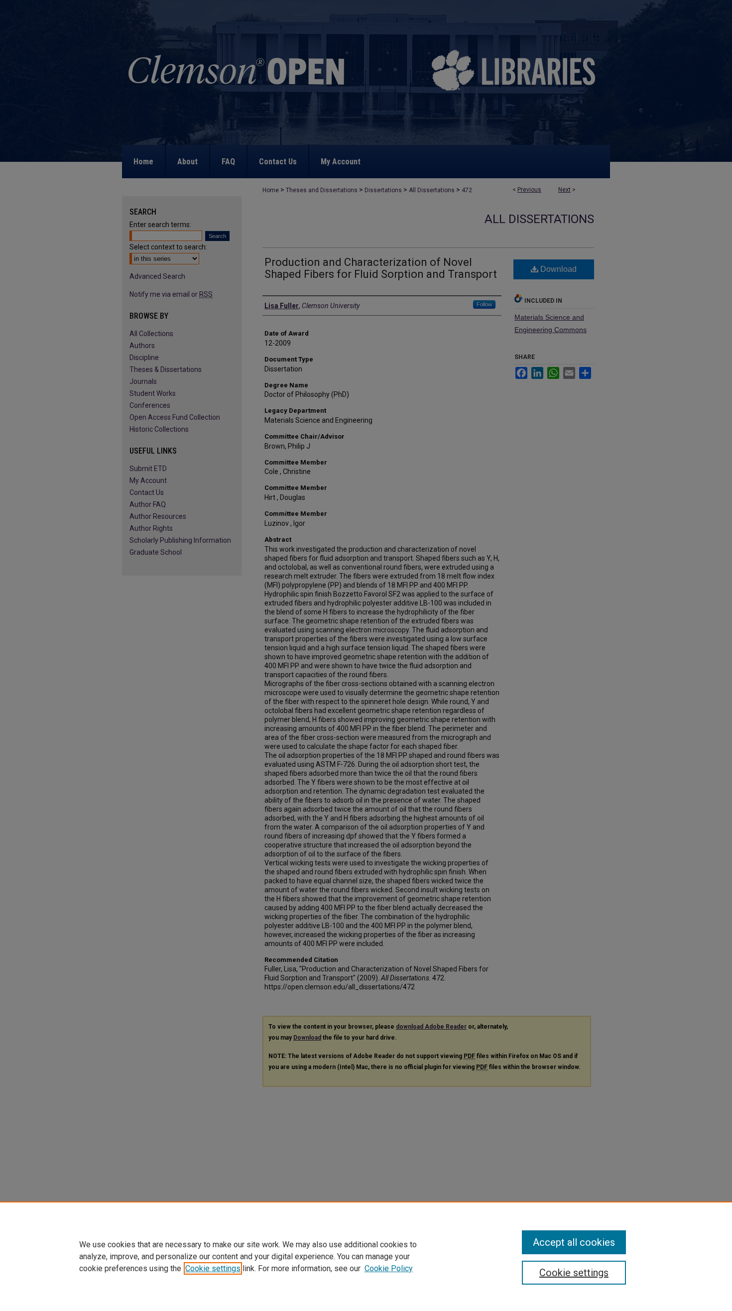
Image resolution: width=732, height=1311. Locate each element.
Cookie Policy (389, 1268)
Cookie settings (213, 1268)
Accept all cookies (574, 1242)
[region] (366, 1256)
